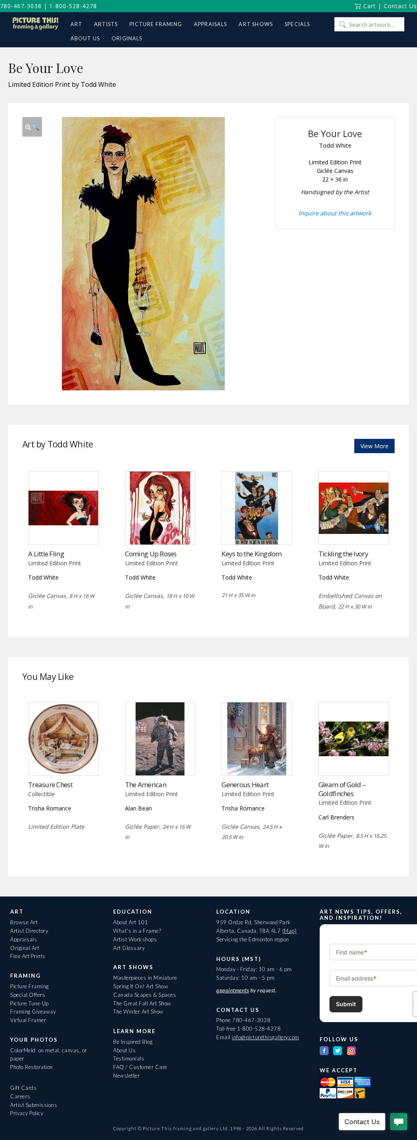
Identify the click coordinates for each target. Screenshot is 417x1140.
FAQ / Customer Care (140, 1067)
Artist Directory (29, 930)
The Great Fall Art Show (142, 1003)
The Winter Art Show (138, 1011)
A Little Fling (46, 553)
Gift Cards (23, 1088)
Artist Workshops (135, 939)
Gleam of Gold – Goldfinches (342, 789)
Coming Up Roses (151, 553)
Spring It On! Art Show (140, 986)
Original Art (24, 948)
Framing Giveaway (33, 1011)
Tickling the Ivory (343, 553)
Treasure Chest (50, 784)
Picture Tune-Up (29, 1003)
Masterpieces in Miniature (145, 977)
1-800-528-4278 (73, 6)
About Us (124, 1050)
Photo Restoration (31, 1067)
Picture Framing (29, 986)
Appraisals (23, 939)
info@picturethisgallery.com (265, 1037)
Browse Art (23, 922)
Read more (63, 528)
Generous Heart (245, 784)
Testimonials (128, 1058)
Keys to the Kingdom (251, 553)
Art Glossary (129, 948)
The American (145, 784)
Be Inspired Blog (132, 1041)
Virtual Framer (28, 1020)
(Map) (289, 930)
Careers (20, 1096)
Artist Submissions (33, 1105)
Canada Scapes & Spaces (144, 995)
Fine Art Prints (28, 956)
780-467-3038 (21, 6)
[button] (32, 127)
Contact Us (400, 6)
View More (374, 446)
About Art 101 (130, 922)
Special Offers (27, 995)
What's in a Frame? (137, 930)
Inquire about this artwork (334, 213)
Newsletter (126, 1075)
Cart (368, 6)
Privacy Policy (26, 1113)
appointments (232, 990)
